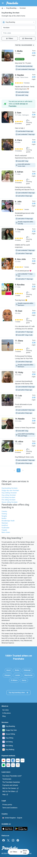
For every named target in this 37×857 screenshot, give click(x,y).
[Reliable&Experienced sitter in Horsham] (18, 212)
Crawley (4, 511)
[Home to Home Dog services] (18, 427)
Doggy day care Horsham (10, 490)
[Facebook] (4, 840)
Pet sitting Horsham (8, 500)
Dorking (4, 514)
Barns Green (6, 532)
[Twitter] (8, 840)
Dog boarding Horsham (9, 488)
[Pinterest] (18, 840)
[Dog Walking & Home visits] (18, 452)
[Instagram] (13, 840)
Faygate (4, 530)
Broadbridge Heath (8, 521)
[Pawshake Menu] (2, 3)
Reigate (4, 516)
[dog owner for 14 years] (18, 60)
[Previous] (14, 470)
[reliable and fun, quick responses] (18, 241)
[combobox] (18, 22)
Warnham (5, 523)
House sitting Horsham (9, 502)
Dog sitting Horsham (9, 495)
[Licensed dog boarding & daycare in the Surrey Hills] (18, 381)
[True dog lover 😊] (18, 295)
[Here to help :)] (18, 123)
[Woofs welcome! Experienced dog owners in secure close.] (18, 153)
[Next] (23, 470)
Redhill (4, 518)
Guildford (5, 525)
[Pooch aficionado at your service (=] (18, 404)
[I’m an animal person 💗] (18, 269)
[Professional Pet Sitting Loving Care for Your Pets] (18, 353)
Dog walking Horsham (9, 493)
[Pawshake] (12, 3)
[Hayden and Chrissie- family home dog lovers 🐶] (18, 85)
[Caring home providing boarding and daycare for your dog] (18, 184)
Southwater (5, 528)
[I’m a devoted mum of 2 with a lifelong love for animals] (18, 323)
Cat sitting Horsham (8, 497)
